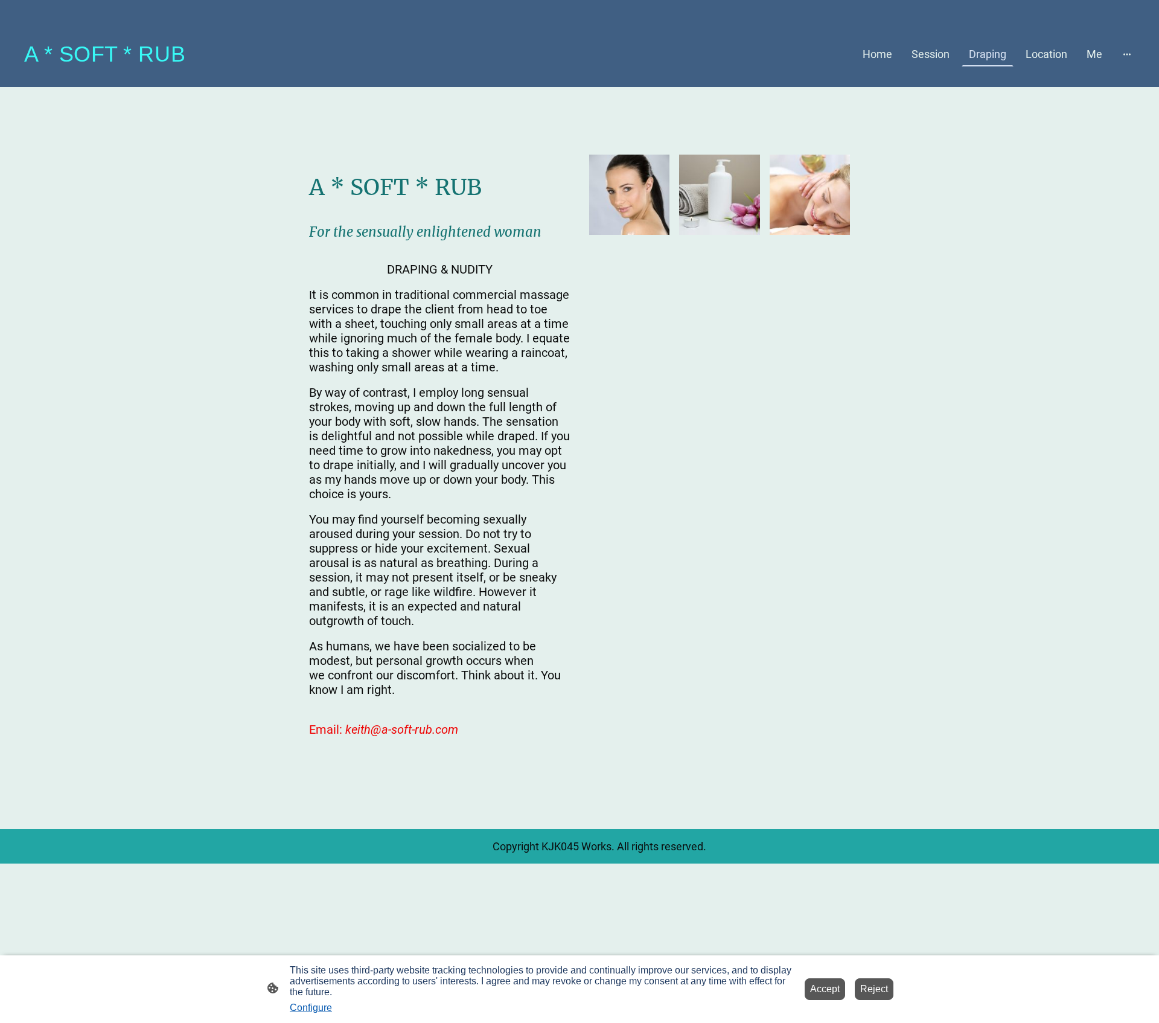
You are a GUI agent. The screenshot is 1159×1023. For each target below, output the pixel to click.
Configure (311, 1007)
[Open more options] (1127, 54)
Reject (874, 989)
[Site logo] (104, 72)
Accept (825, 989)
